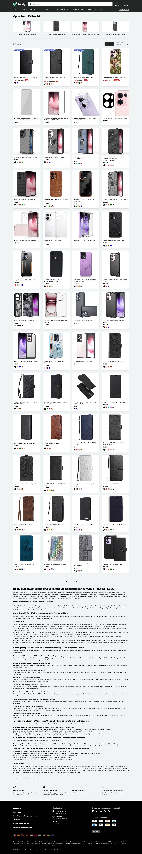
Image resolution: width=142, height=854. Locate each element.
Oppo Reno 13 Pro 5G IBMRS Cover (24, 320)
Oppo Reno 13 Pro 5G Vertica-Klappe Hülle (25, 484)
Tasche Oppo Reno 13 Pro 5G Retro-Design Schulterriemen (26, 402)
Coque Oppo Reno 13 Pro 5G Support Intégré (115, 199)
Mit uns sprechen (61, 813)
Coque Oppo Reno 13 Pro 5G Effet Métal (25, 280)
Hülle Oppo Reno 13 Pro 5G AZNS (53, 443)
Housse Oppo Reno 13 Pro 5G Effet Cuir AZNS (54, 78)
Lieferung (17, 812)
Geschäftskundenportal (22, 827)
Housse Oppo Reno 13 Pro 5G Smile (83, 77)
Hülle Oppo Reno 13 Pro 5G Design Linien (55, 524)
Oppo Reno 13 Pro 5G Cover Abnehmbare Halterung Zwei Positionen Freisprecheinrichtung (114, 158)
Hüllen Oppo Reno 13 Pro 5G (27, 34)
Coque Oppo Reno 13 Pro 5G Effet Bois (113, 240)
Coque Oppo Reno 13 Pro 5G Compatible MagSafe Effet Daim (85, 280)
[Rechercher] (30, 4)
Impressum (39, 849)
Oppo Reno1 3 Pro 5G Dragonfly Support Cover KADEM (55, 362)
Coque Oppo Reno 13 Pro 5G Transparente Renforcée (55, 321)
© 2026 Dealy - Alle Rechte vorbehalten (23, 849)
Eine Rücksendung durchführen (25, 816)
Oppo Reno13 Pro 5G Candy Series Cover (25, 361)
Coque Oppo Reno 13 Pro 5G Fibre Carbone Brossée (115, 280)
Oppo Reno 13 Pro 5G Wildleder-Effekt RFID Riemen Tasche (56, 402)
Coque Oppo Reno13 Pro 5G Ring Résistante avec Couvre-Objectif (85, 157)
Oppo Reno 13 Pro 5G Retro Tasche (83, 524)
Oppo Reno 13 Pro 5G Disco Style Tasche (55, 564)
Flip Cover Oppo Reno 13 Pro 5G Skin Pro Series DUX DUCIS (85, 402)
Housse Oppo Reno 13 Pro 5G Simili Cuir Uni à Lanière (85, 443)
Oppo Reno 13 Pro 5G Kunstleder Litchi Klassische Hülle (113, 443)
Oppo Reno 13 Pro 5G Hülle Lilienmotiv (24, 564)
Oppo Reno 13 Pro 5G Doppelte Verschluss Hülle (55, 484)
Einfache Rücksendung (50, 790)
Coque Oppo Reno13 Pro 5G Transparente (25, 240)
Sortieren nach (119, 42)
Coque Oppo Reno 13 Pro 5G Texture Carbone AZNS (84, 200)
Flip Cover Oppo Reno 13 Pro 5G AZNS (24, 443)
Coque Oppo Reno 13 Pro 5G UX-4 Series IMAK (85, 241)
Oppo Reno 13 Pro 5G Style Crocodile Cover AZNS (56, 200)
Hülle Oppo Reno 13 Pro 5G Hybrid (112, 564)
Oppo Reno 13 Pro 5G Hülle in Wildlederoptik (115, 524)
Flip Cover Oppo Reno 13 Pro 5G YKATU (114, 402)
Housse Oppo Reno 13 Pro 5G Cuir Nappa (25, 77)
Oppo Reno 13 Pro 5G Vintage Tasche (113, 361)
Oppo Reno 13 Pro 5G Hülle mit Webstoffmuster (82, 564)
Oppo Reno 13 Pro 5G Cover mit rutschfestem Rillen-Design (52, 280)
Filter (109, 44)
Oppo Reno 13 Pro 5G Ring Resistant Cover (55, 157)
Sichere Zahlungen (78, 790)
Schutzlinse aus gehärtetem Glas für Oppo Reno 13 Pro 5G (85, 118)
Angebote (17, 808)
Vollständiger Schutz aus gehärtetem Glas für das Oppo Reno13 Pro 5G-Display (56, 118)
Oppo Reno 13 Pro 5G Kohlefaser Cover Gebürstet (113, 321)
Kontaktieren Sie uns (21, 823)
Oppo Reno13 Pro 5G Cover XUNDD (83, 361)
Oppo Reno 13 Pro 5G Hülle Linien (23, 524)
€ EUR (95, 831)
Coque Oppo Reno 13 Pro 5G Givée (83, 320)
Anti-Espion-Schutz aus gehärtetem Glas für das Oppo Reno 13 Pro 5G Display (26, 118)
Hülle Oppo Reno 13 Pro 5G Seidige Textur (85, 484)
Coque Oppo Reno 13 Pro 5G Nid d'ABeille (25, 157)
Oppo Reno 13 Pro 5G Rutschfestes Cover (25, 199)
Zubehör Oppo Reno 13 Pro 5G (115, 34)
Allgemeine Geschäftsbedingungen (53, 849)
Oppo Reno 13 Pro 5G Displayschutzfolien (85, 34)
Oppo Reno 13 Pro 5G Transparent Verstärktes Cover (53, 241)
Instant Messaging (61, 818)
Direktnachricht (60, 824)
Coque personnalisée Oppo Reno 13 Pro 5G (114, 77)
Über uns (16, 820)
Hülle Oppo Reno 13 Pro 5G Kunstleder (113, 484)
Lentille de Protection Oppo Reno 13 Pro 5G (115, 118)
